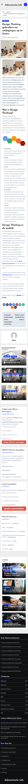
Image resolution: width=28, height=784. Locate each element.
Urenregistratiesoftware (9, 474)
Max (7, 362)
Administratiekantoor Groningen (11, 659)
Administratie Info (13, 5)
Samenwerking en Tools (9, 764)
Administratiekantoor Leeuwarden (12, 663)
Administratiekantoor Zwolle (10, 667)
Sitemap (4, 772)
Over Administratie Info (9, 748)
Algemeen (5, 21)
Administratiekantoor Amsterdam (11, 646)
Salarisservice (6, 760)
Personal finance (15, 373)
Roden (11, 549)
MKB (2, 697)
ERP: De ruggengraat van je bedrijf (11, 732)
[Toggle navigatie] (2, 4)
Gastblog (13, 356)
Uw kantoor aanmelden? (9, 752)
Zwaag (15, 541)
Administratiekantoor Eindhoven (11, 671)
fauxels (19, 295)
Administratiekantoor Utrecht (10, 655)
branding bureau (7, 274)
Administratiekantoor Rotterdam (11, 651)
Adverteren (5, 756)
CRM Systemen (6, 470)
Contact (4, 768)
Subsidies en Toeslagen (7, 709)
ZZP (2, 713)
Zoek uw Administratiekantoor (11, 642)
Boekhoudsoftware (7, 466)
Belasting (3, 685)
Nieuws (3, 701)
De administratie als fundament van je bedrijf (14, 723)
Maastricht (11, 545)
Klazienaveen (12, 537)
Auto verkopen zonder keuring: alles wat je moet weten (12, 625)
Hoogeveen (22, 531)
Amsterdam (15, 523)
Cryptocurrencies (6, 689)
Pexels (4, 297)
